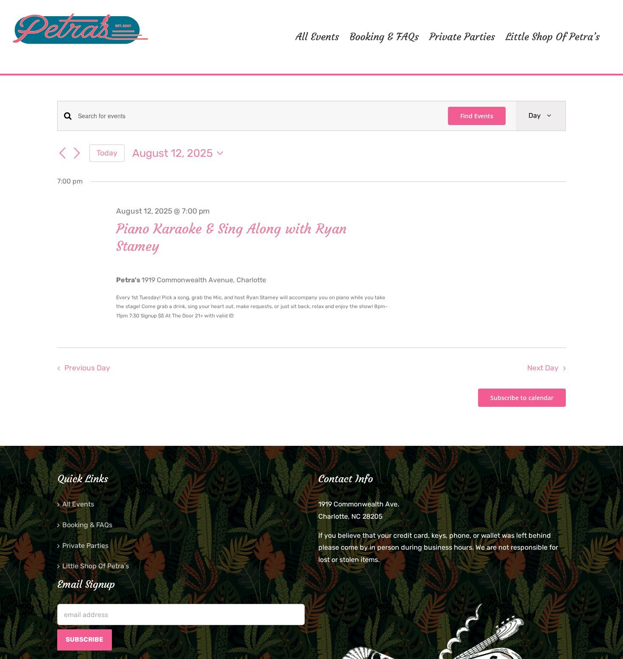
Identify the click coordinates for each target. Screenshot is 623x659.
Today (107, 152)
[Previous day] (62, 153)
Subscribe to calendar (521, 397)
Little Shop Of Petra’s (95, 566)
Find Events (476, 116)
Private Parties (85, 546)
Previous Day (87, 368)
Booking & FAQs (87, 525)
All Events (78, 504)
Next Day (543, 368)
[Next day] (77, 153)
